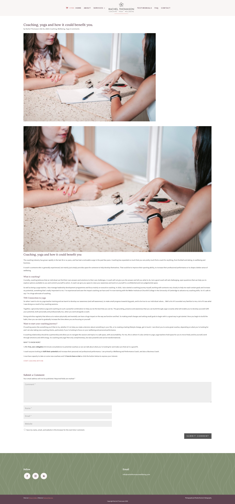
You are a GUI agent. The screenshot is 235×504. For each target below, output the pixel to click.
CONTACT (165, 8)
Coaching (53, 29)
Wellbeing (61, 29)
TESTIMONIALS (144, 8)
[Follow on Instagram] (35, 476)
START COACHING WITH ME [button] (33, 361)
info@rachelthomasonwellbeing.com (136, 474)
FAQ (156, 8)
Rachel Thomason (32, 29)
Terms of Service (48, 498)
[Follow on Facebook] (27, 476)
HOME (78, 8)
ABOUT (87, 8)
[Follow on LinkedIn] (44, 476)
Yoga (67, 29)
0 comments (74, 29)
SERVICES (98, 8)
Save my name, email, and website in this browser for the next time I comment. (55, 430)
